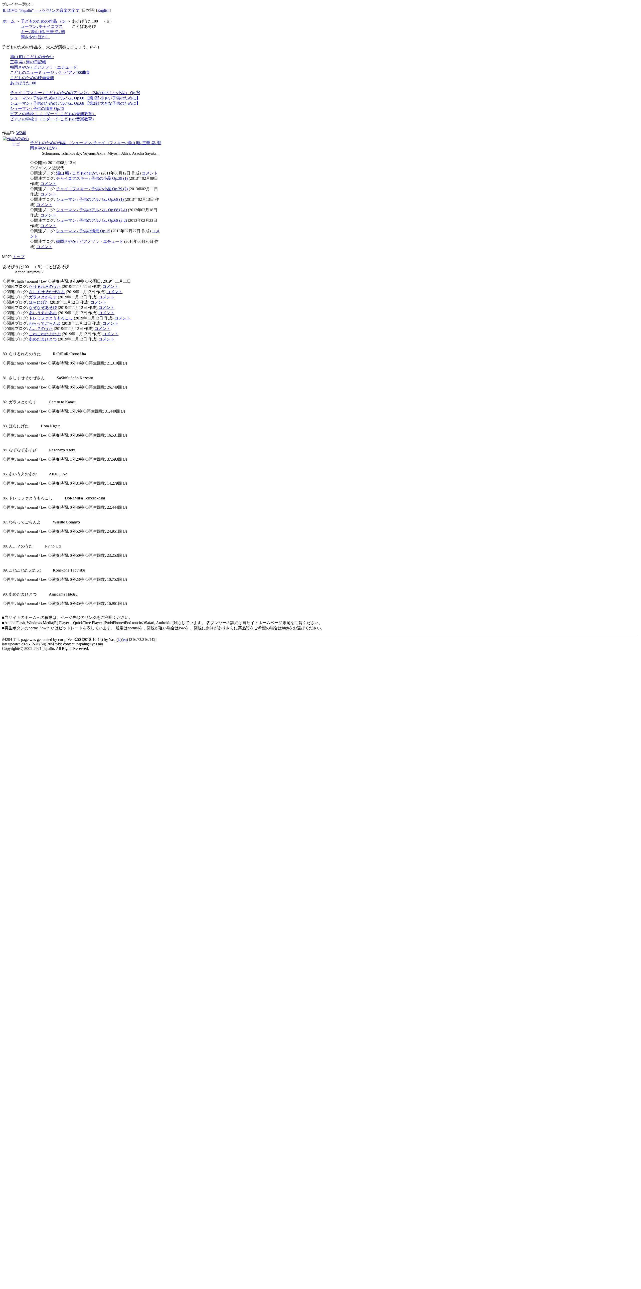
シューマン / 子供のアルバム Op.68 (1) (90, 199)
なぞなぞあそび (43, 307)
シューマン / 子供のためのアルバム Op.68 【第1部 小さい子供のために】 (75, 98)
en (125, 639)
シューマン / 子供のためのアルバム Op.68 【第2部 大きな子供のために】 (75, 103)
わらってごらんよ (45, 323)
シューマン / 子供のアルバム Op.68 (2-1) (91, 210)
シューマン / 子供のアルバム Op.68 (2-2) (91, 220)
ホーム (9, 21)
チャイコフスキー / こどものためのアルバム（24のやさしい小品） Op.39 (75, 93)
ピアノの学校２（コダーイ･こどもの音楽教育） (53, 119)
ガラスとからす (43, 297)
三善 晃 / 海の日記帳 (28, 62)
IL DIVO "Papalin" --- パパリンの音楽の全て (41, 10)
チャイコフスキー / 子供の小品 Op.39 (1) (92, 178)
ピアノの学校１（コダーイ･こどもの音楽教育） (53, 114)
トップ (19, 257)
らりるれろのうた (45, 286)
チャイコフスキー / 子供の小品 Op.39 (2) (92, 189)
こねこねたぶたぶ (45, 334)
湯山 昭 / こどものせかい (32, 57)
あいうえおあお (43, 313)
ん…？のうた (41, 328)
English (103, 10)
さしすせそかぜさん (47, 292)
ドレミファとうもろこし (51, 318)
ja (119, 639)
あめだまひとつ (43, 339)
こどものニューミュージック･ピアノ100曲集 (50, 72)
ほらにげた (39, 302)
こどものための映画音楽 (32, 78)
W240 (21, 133)
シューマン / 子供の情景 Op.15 (37, 108)
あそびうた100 (23, 83)
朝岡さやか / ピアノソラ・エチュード (43, 67)
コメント (150, 173)
